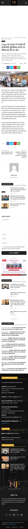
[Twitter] (11, 67)
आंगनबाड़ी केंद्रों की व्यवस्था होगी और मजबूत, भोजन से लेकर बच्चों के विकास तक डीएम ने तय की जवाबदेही (18, 189)
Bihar (6, 37)
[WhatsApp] (18, 67)
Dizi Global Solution (11, 524)
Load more (13, 318)
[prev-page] (3, 211)
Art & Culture (4, 207)
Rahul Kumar (5, 332)
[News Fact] (3, 63)
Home (3, 37)
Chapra (10, 37)
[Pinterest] (15, 67)
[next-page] (5, 211)
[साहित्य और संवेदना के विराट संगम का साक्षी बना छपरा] (5, 313)
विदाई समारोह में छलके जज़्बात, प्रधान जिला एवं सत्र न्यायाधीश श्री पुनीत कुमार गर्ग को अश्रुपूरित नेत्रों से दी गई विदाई (17, 197)
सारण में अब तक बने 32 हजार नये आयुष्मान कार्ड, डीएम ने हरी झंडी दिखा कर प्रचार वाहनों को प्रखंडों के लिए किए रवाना (14, 364)
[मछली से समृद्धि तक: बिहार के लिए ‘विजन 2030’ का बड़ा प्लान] (5, 294)
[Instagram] (10, 514)
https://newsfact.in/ (14, 177)
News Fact (7, 63)
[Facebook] (8, 67)
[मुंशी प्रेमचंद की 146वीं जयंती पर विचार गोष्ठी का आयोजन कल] (5, 205)
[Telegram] (13, 514)
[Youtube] (21, 514)
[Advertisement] (14, 20)
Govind (3, 368)
